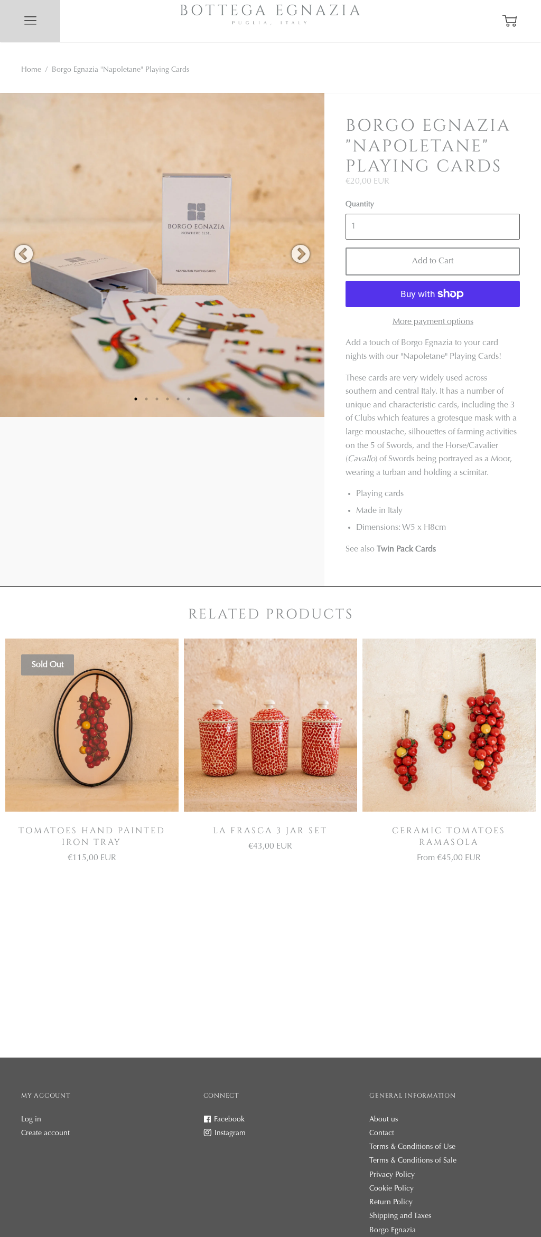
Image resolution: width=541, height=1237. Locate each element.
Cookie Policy (391, 1189)
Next (300, 254)
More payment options (433, 322)
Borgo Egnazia (392, 1230)
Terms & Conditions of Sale (412, 1161)
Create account (45, 1133)
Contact (381, 1133)
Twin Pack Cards (406, 549)
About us (383, 1120)
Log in (31, 1120)
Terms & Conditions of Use (412, 1147)
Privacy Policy (392, 1175)
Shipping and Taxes (400, 1216)
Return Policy (391, 1202)
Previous (23, 254)
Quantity (360, 204)
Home (31, 70)
